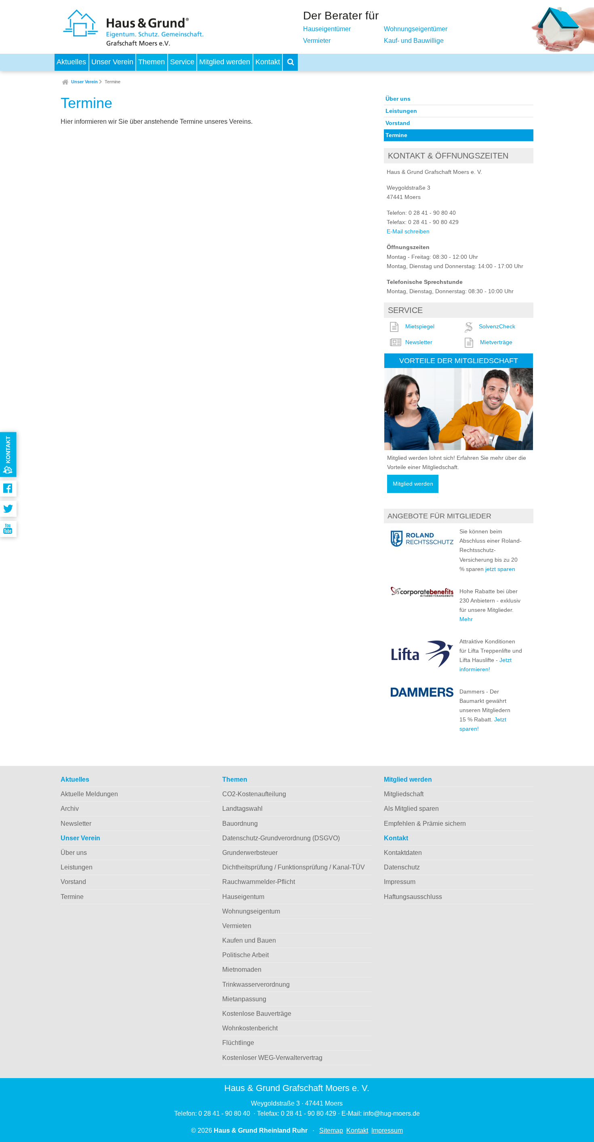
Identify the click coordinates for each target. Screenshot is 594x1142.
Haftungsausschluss (413, 896)
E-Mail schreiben (408, 231)
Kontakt (267, 62)
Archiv (70, 808)
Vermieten (236, 925)
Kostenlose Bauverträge (256, 1013)
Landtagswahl (242, 808)
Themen (151, 62)
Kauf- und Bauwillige (414, 40)
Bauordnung (240, 823)
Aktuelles (71, 62)
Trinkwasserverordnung (256, 984)
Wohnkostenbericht (250, 1028)
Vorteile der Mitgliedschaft (458, 360)
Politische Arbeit (245, 955)
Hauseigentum (243, 896)
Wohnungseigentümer (415, 28)
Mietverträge (496, 342)
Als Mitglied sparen (411, 808)
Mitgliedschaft (403, 794)
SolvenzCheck (497, 326)
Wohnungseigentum (251, 911)
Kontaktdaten (403, 852)
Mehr (466, 619)
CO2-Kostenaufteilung (254, 794)
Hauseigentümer (327, 28)
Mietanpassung (244, 999)
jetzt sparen (500, 569)
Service (182, 62)
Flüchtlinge (238, 1042)
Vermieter (317, 40)
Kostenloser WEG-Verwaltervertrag (272, 1057)
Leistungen (401, 111)
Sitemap (331, 1130)
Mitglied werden (224, 62)
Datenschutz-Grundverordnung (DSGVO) (281, 838)
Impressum (399, 881)
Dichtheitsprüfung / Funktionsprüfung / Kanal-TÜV (293, 867)
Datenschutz (402, 867)
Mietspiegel (419, 326)
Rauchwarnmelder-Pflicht (258, 881)
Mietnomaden (241, 969)
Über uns (398, 98)
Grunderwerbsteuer (250, 852)
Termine (112, 81)
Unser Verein (112, 62)
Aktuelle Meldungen (89, 794)
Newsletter (418, 342)
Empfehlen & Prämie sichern (425, 823)
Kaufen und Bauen (249, 940)
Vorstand (397, 123)
